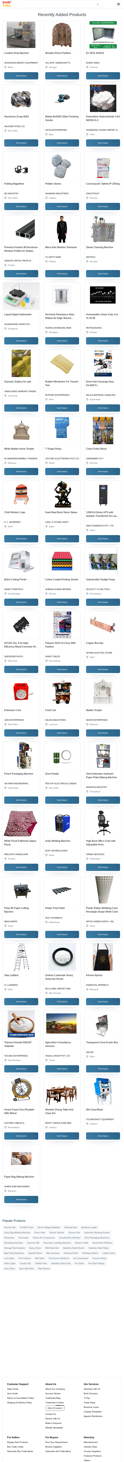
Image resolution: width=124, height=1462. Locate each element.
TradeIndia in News (54, 1402)
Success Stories (53, 1393)
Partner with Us (52, 1418)
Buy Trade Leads (15, 1447)
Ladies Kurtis (109, 1253)
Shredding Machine (13, 1243)
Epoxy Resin (35, 1248)
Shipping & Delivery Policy (19, 1402)
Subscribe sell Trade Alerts (58, 1451)
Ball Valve (39, 1258)
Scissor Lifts (74, 1232)
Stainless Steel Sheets (73, 1248)
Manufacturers (91, 1442)
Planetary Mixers (90, 1253)
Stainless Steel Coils (61, 1263)
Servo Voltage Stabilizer (49, 1227)
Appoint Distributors (93, 1416)
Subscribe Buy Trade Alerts (20, 1451)
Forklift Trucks (26, 1227)
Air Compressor (80, 1258)
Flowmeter (24, 1237)
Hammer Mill (33, 1243)
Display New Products (17, 1442)
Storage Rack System (14, 1248)
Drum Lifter (39, 1232)
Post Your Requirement (56, 1442)
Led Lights (9, 1258)
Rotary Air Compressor (44, 1237)
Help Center (13, 1389)
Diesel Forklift (81, 1243)
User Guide (12, 1393)
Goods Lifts (25, 1263)
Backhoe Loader (89, 1227)
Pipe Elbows (44, 1268)
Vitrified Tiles (41, 1263)
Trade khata (89, 1402)
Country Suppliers (92, 1451)
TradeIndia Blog (52, 1398)
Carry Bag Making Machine (17, 1232)
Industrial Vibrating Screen (96, 1232)
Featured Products (93, 1456)
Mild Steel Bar (52, 1248)
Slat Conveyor (53, 1253)
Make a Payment (53, 1423)
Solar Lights (10, 1263)
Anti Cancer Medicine (59, 1258)
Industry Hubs (90, 1447)
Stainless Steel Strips (98, 1248)
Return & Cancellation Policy (20, 1398)
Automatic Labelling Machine (57, 1243)
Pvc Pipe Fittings (96, 1263)
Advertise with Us (92, 1389)
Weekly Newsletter (54, 1427)
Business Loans (91, 1407)
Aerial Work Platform (102, 1243)
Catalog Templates (93, 1411)
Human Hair (10, 1227)
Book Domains (91, 1393)
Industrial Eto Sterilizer (69, 1237)
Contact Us (50, 1414)
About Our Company (55, 1389)
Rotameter (9, 1237)
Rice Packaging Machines (97, 1237)
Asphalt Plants (35, 1253)
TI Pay (87, 1398)
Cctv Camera (24, 1258)
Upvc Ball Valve (26, 1268)
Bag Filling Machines (14, 1253)
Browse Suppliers (53, 1447)
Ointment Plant (71, 1253)
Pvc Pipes (79, 1263)
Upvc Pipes (9, 1268)
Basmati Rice (71, 1227)
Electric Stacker (56, 1232)
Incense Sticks (99, 1258)
